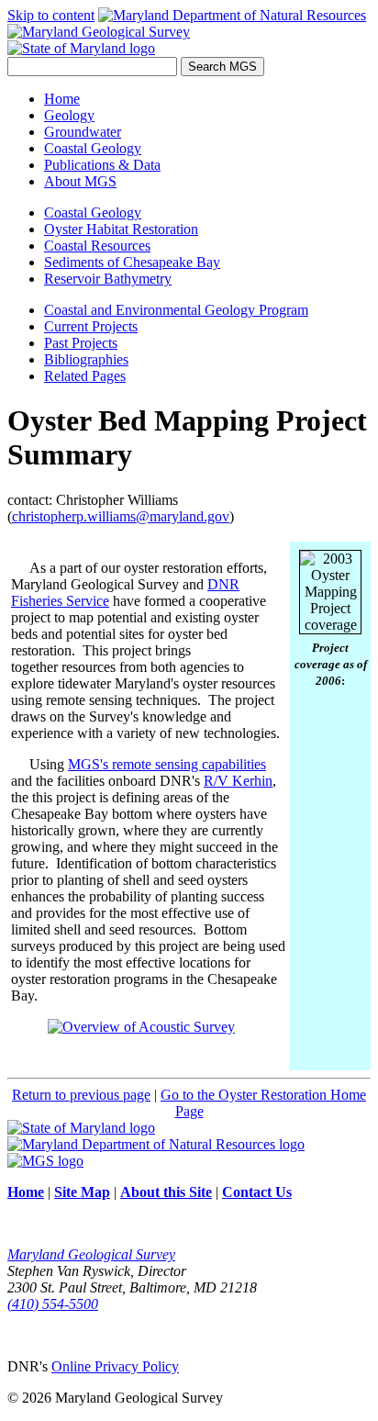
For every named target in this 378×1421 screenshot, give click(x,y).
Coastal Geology (92, 148)
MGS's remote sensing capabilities (167, 764)
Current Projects (91, 326)
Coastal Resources (97, 245)
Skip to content (50, 15)
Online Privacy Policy (115, 1366)
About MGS (80, 181)
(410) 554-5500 (52, 1304)
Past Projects (80, 343)
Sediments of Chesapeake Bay (132, 262)
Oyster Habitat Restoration (121, 229)
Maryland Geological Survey (91, 1254)
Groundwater (82, 132)
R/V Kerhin (238, 781)
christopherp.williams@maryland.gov (120, 516)
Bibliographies (86, 359)
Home (62, 98)
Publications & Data (102, 165)
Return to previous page (81, 1094)
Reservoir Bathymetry (108, 278)
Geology (69, 115)
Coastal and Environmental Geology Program (176, 310)
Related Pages (85, 376)
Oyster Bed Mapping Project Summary (187, 437)
